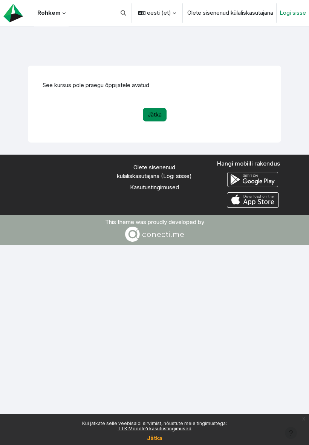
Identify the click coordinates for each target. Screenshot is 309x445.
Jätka (154, 438)
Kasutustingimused (154, 187)
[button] (123, 13)
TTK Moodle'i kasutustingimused (154, 428)
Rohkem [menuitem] (49, 12)
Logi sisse (293, 12)
